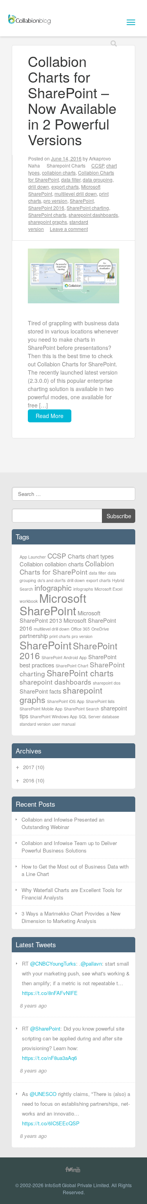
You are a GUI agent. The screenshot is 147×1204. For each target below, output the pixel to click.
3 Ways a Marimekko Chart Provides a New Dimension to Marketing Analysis (71, 917)
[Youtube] (78, 1169)
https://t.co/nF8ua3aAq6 (49, 1058)
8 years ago (33, 1005)
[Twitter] (70, 1169)
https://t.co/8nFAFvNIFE (50, 993)
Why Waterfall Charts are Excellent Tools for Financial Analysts (72, 893)
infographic (53, 587)
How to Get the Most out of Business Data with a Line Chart (75, 870)
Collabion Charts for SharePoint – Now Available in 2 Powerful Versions (72, 100)
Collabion (31, 564)
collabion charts (59, 172)
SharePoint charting (88, 207)
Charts (76, 556)
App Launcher (33, 557)
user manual (63, 724)
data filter (70, 179)
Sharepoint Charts (66, 165)
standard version (35, 724)
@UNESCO (43, 1094)
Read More (50, 416)
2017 (33, 767)
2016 (33, 780)
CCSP (97, 165)
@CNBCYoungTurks (53, 963)
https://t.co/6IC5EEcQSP (51, 1123)
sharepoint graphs (47, 221)
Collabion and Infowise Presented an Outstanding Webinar (63, 823)
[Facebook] (66, 1169)
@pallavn (91, 963)
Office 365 (80, 629)
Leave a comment (69, 228)
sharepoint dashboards (93, 214)
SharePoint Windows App (53, 716)
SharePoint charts (47, 214)
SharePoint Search (81, 709)
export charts (65, 186)
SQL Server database (99, 716)
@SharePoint (45, 1028)
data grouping (98, 179)
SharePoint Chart (72, 666)
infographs (83, 589)
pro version (55, 200)
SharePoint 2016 (46, 207)
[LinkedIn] (74, 1169)
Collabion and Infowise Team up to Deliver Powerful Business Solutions (69, 846)
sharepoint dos (106, 683)
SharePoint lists (100, 701)
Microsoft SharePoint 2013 (60, 617)
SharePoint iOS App (65, 701)
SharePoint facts (40, 691)
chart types (100, 556)
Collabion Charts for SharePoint (67, 568)
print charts (59, 636)
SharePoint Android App (64, 657)
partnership (34, 635)
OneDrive (100, 629)
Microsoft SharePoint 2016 (68, 624)
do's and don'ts (51, 580)
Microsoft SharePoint (53, 603)
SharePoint (82, 200)
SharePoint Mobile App (41, 709)
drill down (38, 186)
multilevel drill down (75, 193)
